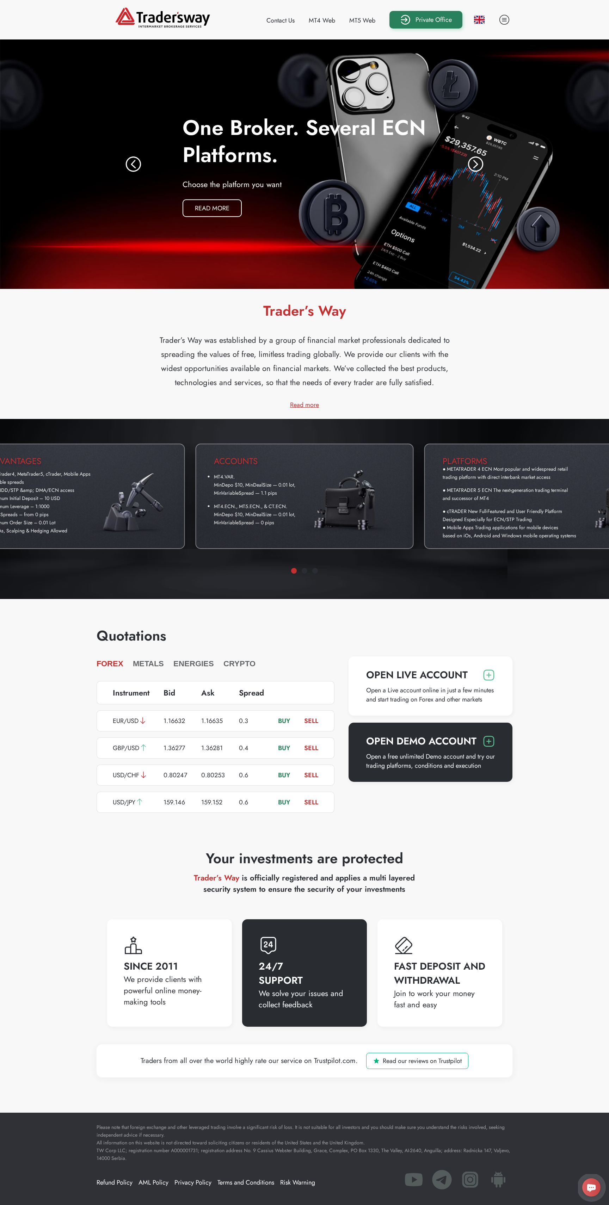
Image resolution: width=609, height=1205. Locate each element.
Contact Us (280, 20)
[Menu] (504, 19)
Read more (218, 206)
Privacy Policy (192, 1182)
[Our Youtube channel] (414, 1181)
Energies (193, 663)
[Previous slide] (133, 164)
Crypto (239, 663)
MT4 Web (322, 20)
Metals (148, 663)
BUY (284, 720)
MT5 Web (362, 20)
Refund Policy (115, 1182)
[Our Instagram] (470, 1181)
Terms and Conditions (245, 1182)
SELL (311, 720)
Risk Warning (297, 1182)
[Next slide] (476, 164)
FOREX (110, 663)
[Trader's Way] (163, 25)
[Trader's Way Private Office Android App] (498, 1181)
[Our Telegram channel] (442, 1181)
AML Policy (153, 1182)
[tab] (294, 571)
